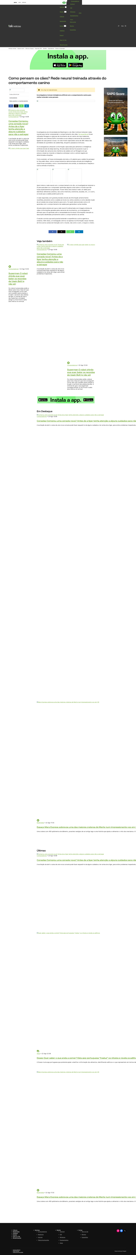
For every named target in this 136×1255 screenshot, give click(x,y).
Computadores (13, 97)
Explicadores (51, 48)
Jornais (24, 2)
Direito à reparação (60, 48)
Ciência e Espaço (29, 48)
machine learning (23, 101)
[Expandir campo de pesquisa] (118, 25)
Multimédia (40, 823)
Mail (19, 2)
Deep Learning (13, 101)
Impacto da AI (20, 48)
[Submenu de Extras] (65, 26)
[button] (10, 105)
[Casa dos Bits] (16, 89)
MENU (15, 2)
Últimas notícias (12, 48)
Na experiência (83, 134)
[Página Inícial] (14, 26)
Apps (38, 1053)
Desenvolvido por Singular (120, 1251)
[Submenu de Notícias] (66, 7)
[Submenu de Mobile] (65, 12)
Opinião (45, 48)
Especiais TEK (38, 48)
